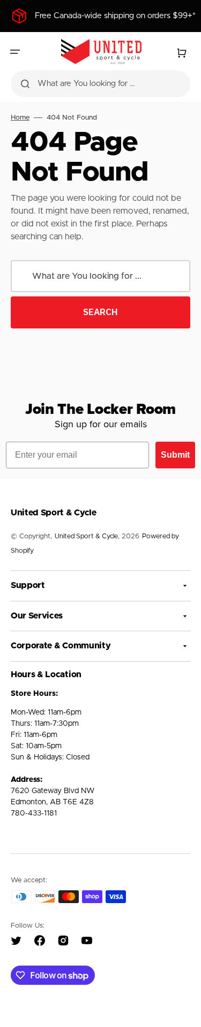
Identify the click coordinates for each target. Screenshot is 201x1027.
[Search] (25, 83)
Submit (175, 454)
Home (20, 117)
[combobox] (100, 83)
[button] (15, 52)
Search (100, 312)
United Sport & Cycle (86, 536)
